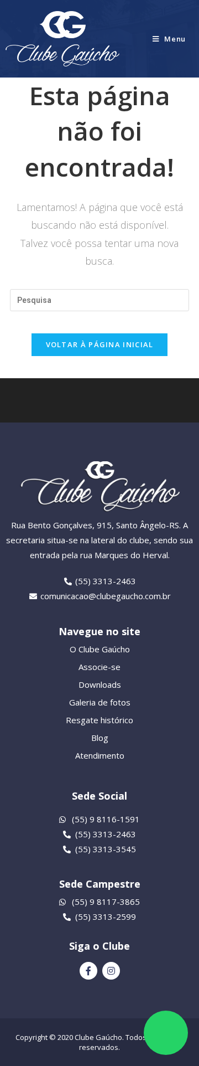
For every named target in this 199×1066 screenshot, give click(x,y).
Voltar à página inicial (100, 344)
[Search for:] (99, 299)
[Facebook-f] (88, 971)
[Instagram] (111, 971)
